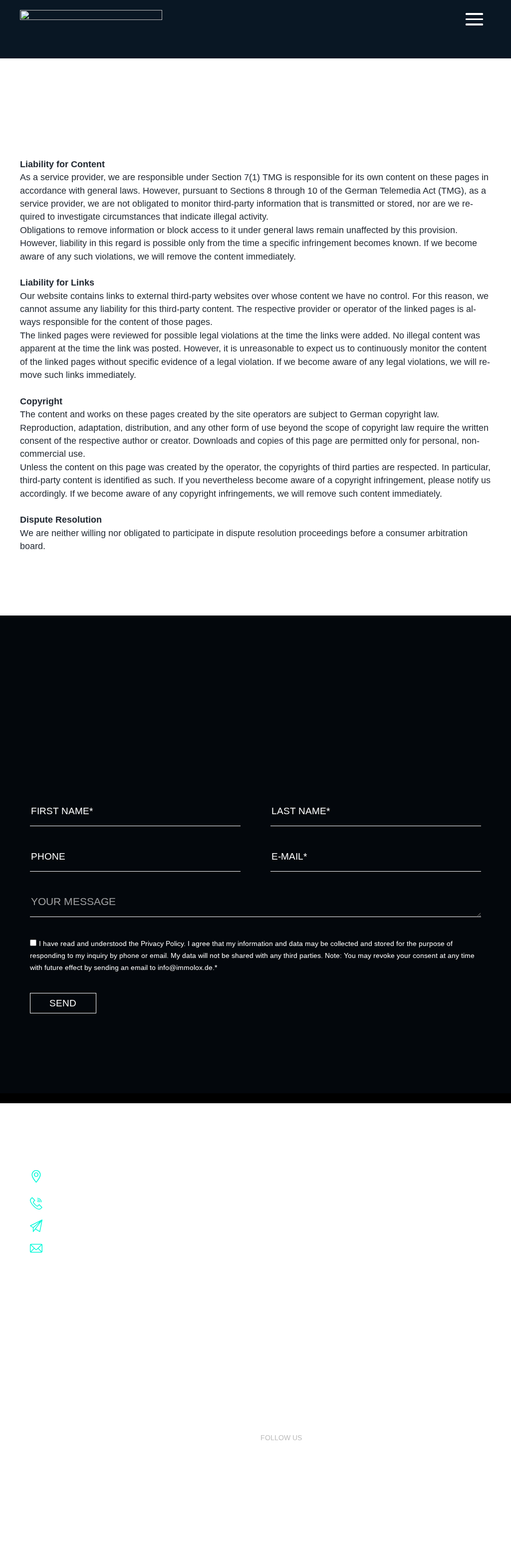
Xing (268, 1473)
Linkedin (276, 1455)
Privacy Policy (270, 1236)
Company (47, 1298)
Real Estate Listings (300, 1298)
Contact (46, 1473)
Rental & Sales (58, 1333)
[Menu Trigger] (472, 18)
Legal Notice (267, 1223)
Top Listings (284, 1333)
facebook (279, 1490)
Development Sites (67, 1350)
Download (50, 1455)
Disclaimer (263, 1248)
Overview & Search (297, 1315)
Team (39, 1385)
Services (47, 1315)
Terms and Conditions (285, 1211)
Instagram (280, 1508)
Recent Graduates (66, 1438)
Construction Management (84, 1368)
